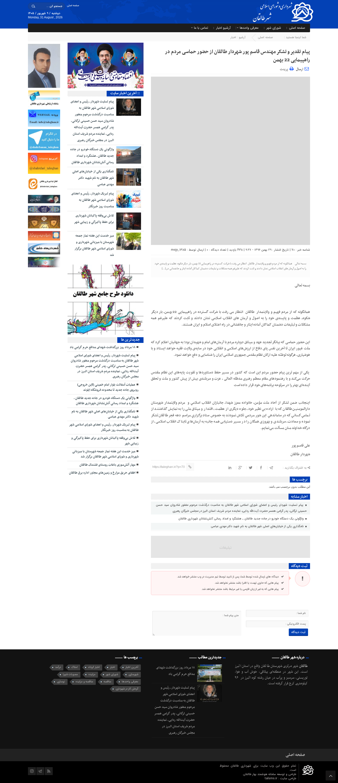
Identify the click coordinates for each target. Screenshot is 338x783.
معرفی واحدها (249, 27)
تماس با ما (201, 27)
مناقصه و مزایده (84, 682)
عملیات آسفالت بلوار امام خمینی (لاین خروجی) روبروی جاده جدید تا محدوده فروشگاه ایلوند (108, 387)
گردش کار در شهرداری (127, 689)
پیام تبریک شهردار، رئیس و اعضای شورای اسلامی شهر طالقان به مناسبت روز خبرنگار (92, 200)
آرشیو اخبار (223, 27)
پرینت (285, 68)
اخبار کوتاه (94, 667)
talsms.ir (271, 778)
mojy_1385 (178, 249)
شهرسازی (133, 674)
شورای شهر (273, 27)
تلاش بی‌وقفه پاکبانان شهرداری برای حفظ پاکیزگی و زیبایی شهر (105, 440)
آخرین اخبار (131, 667)
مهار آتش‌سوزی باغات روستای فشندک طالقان (107, 465)
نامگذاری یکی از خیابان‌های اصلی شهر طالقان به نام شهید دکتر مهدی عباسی (258, 526)
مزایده (92, 674)
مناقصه (107, 682)
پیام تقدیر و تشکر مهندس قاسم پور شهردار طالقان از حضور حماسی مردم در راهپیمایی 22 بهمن (237, 56)
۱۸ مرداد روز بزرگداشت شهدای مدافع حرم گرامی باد (102, 347)
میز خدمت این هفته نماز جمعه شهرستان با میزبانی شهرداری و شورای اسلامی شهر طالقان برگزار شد (105, 454)
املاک (74, 667)
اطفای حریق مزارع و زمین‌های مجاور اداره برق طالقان (102, 473)
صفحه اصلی (73, 5)
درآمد (58, 667)
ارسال (299, 69)
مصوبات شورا (70, 674)
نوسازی (61, 682)
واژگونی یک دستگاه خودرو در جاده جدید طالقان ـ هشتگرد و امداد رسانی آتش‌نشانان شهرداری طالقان (241, 518)
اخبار (233, 37)
